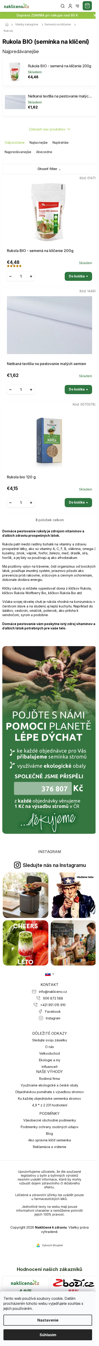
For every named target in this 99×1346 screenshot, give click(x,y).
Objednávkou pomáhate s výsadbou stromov (49, 1092)
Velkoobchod (49, 1053)
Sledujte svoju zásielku (49, 1040)
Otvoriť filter (47, 169)
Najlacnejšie (38, 142)
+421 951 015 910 (53, 1005)
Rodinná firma (49, 1079)
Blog (49, 1133)
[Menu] (77, 6)
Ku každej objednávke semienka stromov (49, 1098)
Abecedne (44, 152)
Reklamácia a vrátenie (49, 1147)
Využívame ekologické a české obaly (49, 1085)
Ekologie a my (49, 1060)
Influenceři (50, 1067)
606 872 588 (53, 998)
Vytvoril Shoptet (52, 1245)
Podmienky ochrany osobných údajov (50, 1127)
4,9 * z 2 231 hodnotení (49, 1105)
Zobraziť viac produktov (47, 129)
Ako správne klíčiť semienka (49, 1140)
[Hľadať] (62, 6)
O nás (49, 1047)
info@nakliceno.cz (53, 992)
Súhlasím (48, 1334)
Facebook (53, 1011)
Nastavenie (47, 1320)
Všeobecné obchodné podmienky (49, 1120)
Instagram (53, 1018)
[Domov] (8, 24)
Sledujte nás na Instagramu (54, 865)
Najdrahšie (60, 142)
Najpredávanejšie (18, 152)
